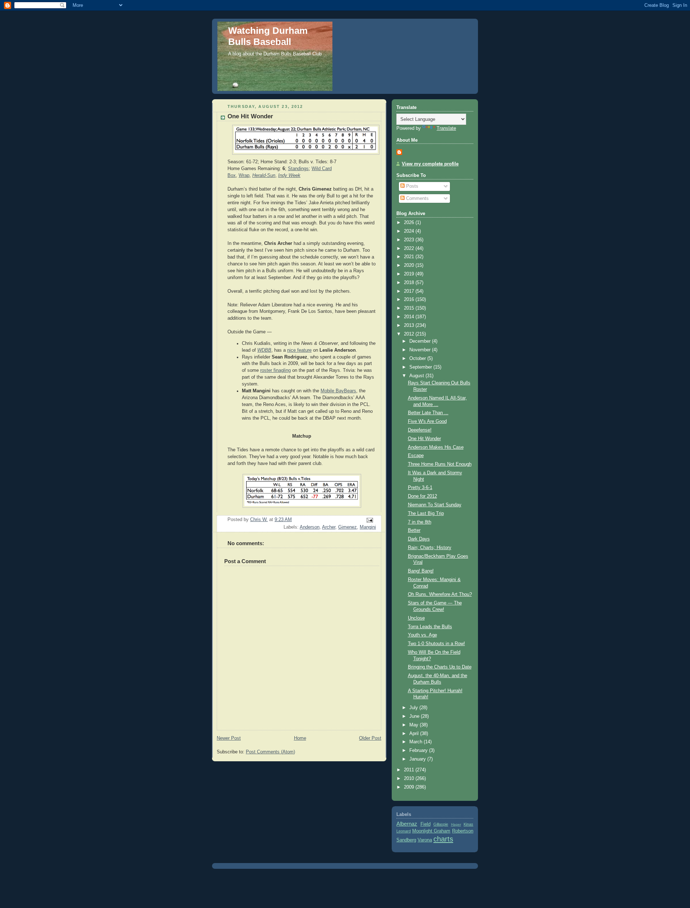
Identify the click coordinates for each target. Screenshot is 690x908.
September (421, 367)
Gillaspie (440, 824)
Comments (417, 198)
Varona (425, 840)
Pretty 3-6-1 (420, 487)
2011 (409, 769)
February (419, 750)
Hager (456, 824)
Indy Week (289, 175)
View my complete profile (430, 163)
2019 (409, 274)
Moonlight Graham (431, 831)
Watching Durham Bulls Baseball (268, 36)
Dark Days (419, 539)
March (416, 741)
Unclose (416, 618)
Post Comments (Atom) (270, 751)
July (414, 707)
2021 (409, 256)
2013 (409, 325)
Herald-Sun (263, 175)
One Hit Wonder (424, 438)
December (420, 341)
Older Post (370, 738)
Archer (328, 527)
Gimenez (347, 527)
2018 (409, 282)
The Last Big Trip (426, 513)
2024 (409, 231)
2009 (409, 787)
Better (414, 530)
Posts (411, 186)
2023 (409, 239)
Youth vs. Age (422, 635)
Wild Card (322, 168)
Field (425, 824)
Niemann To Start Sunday (434, 504)
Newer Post (229, 738)
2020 (409, 265)
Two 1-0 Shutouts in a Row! (436, 643)
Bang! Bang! (421, 571)
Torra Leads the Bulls (430, 626)
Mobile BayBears (338, 390)
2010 (409, 778)
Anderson (309, 527)
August (417, 375)
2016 (409, 299)
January (418, 759)
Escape (416, 455)
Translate (446, 128)
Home (300, 738)
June (415, 716)
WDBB (264, 350)
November (420, 349)
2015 (409, 308)
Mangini (368, 527)
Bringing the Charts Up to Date (440, 667)
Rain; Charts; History (429, 547)
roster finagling (275, 370)
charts (443, 839)
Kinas (468, 824)
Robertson (462, 831)
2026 (409, 222)
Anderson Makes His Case (436, 447)
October (418, 358)
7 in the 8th (419, 522)
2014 (409, 316)
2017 (409, 291)
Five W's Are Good (427, 421)
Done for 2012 (422, 496)
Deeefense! (420, 430)
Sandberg (406, 840)
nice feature (299, 350)
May (414, 724)
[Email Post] (369, 520)
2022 (409, 248)
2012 (409, 334)
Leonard (403, 831)
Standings (298, 168)
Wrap (244, 175)
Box (231, 175)
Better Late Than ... (428, 412)
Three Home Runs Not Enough (440, 464)
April (414, 733)
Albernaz (406, 824)
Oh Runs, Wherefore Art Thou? (440, 594)
